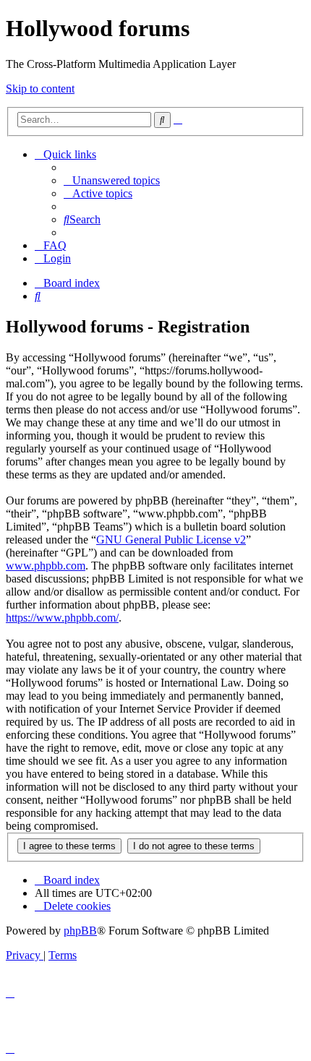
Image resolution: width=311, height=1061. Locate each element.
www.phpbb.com (45, 565)
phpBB (80, 930)
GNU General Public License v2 (171, 539)
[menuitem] (112, 180)
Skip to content (40, 88)
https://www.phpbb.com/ (62, 617)
